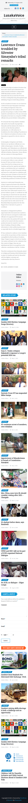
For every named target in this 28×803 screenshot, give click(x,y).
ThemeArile (18, 800)
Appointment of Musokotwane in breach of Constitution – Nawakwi (13, 460)
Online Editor (4, 64)
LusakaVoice (14, 15)
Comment (4, 605)
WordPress (23, 798)
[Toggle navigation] (14, 26)
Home (4, 33)
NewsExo (10, 800)
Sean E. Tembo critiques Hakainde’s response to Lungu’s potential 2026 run (13, 353)
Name (3, 619)
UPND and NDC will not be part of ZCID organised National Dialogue (13, 553)
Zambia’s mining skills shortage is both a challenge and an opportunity (13, 710)
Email (3, 626)
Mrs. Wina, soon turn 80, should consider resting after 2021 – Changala (13, 495)
